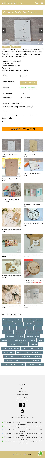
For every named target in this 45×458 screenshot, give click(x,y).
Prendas (39, 324)
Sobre (22, 388)
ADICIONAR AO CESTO (21, 129)
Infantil (41, 340)
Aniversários (29, 324)
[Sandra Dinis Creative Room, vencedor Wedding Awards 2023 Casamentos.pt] (22, 434)
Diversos (37, 328)
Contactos (22, 391)
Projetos (32, 340)
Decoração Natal (9, 352)
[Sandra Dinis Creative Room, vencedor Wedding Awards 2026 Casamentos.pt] (22, 423)
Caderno (6, 47)
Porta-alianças (10, 336)
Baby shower (8, 332)
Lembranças (7, 324)
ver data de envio (28, 82)
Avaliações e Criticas (22, 398)
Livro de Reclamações (22, 401)
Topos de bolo (20, 332)
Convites (38, 332)
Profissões (16, 47)
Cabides (29, 332)
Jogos (24, 348)
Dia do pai (34, 344)
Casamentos (28, 320)
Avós (30, 328)
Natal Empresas (34, 360)
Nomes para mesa (13, 344)
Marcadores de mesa (32, 336)
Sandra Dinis (12, 2)
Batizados (39, 320)
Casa (13, 328)
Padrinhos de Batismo (9, 364)
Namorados (6, 320)
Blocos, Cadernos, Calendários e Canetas (29, 352)
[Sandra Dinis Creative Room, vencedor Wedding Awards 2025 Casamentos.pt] (22, 427)
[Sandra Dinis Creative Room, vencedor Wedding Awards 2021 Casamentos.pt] (22, 442)
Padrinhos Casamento (23, 356)
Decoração (9, 360)
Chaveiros (37, 356)
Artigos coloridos (21, 360)
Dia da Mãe (17, 320)
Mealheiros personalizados (11, 348)
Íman (40, 364)
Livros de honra (6, 340)
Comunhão (18, 324)
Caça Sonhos (9, 356)
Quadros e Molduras (36, 348)
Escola (21, 364)
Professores (21, 328)
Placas (21, 336)
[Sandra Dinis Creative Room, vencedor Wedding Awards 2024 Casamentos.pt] (22, 430)
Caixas (25, 344)
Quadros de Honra (20, 340)
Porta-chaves (31, 364)
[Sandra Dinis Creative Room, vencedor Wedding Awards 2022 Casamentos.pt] (22, 438)
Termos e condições (22, 394)
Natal (6, 328)
